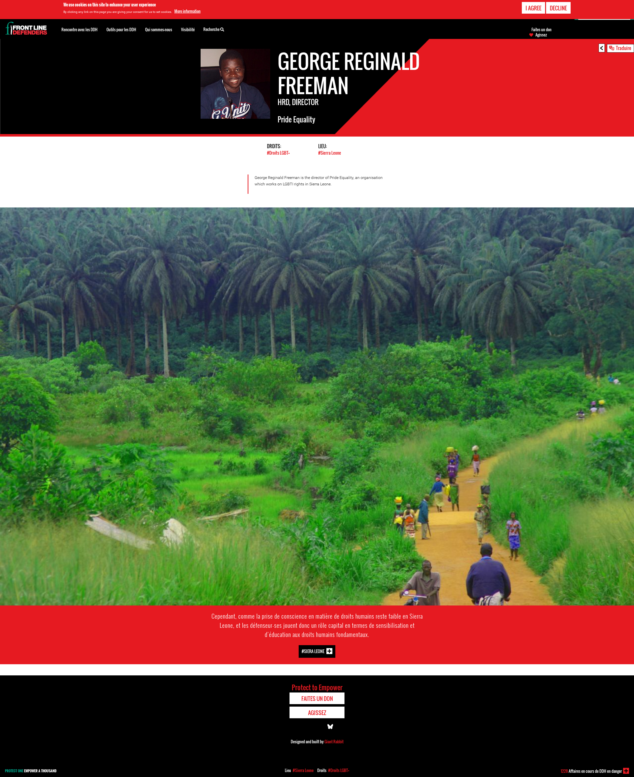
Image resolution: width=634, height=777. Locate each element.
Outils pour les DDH (121, 29)
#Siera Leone (313, 651)
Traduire (623, 47)
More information (187, 11)
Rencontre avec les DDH (79, 29)
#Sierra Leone (329, 153)
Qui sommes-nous (158, 29)
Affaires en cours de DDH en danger (591, 771)
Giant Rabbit (333, 742)
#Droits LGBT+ (278, 153)
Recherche (211, 29)
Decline (558, 8)
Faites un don (541, 29)
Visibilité (188, 29)
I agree (533, 8)
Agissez (541, 34)
